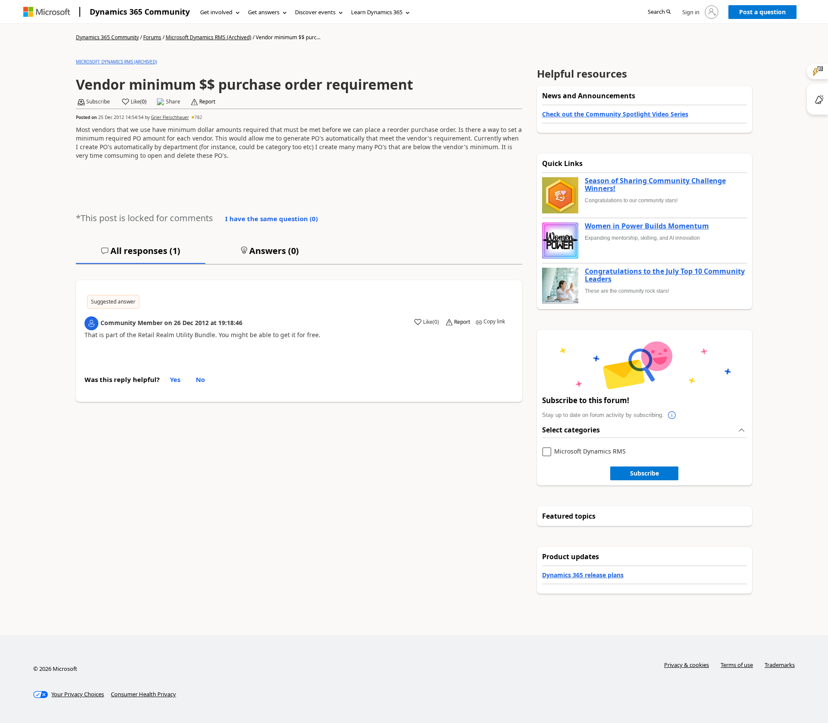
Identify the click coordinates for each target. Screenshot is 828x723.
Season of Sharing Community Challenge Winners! (655, 184)
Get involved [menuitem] (216, 12)
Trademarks (780, 665)
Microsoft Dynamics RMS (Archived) (208, 37)
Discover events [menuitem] (315, 12)
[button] (659, 12)
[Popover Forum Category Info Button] (672, 415)
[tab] (140, 254)
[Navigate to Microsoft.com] (46, 12)
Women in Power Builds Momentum (647, 226)
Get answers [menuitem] (263, 12)
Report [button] (207, 101)
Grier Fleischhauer (170, 117)
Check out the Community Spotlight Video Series (615, 114)
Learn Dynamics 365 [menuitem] (376, 12)
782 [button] (198, 117)
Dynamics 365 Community (140, 11)
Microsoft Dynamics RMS (590, 451)
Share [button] (173, 101)
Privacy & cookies (686, 665)
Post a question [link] (762, 12)
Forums (152, 37)
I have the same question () (271, 218)
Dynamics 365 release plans (583, 575)
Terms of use (737, 665)
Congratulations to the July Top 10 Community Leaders (665, 275)
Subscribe (644, 473)
